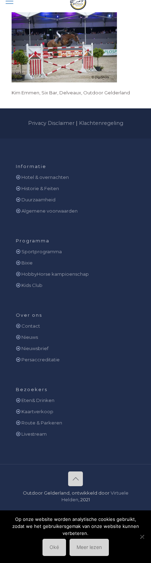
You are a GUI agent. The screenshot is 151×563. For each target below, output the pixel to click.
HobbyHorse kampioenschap (55, 274)
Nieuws (29, 337)
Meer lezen (89, 547)
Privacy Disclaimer (51, 123)
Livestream (34, 434)
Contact (30, 326)
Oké (54, 547)
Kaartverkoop (37, 411)
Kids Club (31, 285)
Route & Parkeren (41, 422)
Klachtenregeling (101, 123)
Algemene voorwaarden (49, 211)
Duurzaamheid (38, 199)
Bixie (27, 263)
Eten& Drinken (37, 400)
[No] (142, 536)
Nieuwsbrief (34, 348)
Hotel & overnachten (45, 177)
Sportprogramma (41, 251)
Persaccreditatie (40, 359)
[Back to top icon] (75, 478)
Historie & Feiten (40, 188)
